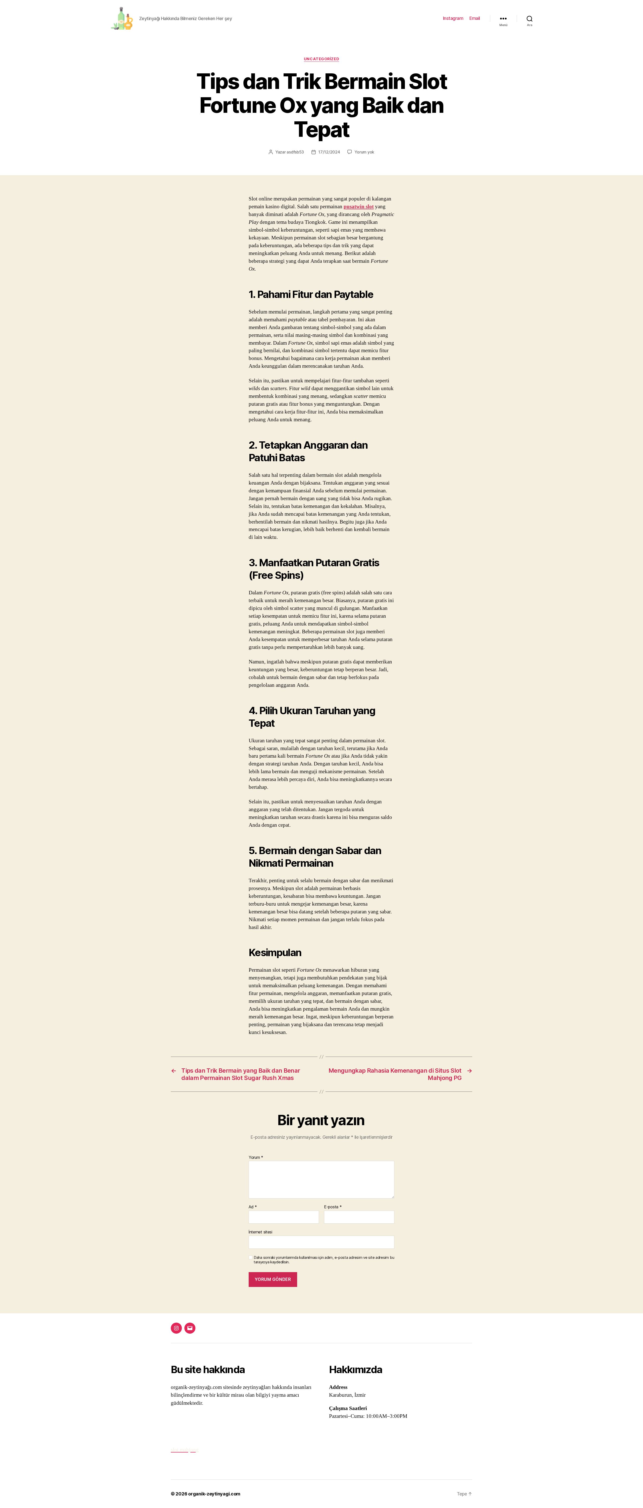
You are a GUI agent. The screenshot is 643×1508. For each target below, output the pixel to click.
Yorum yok (364, 151)
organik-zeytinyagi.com (214, 1493)
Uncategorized (321, 59)
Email (474, 18)
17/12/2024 (329, 151)
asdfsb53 (295, 151)
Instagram (453, 18)
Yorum (256, 1157)
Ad (253, 1207)
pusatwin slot (359, 206)
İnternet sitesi (260, 1231)
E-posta (333, 1207)
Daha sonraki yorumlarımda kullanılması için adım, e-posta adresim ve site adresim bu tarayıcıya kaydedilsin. (324, 1260)
